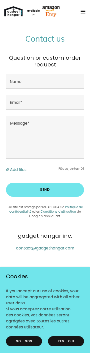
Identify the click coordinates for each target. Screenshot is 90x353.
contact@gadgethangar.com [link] (45, 248)
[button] (83, 12)
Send (45, 189)
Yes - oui (66, 341)
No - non (24, 341)
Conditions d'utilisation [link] (58, 211)
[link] (32, 11)
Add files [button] (18, 169)
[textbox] (45, 81)
